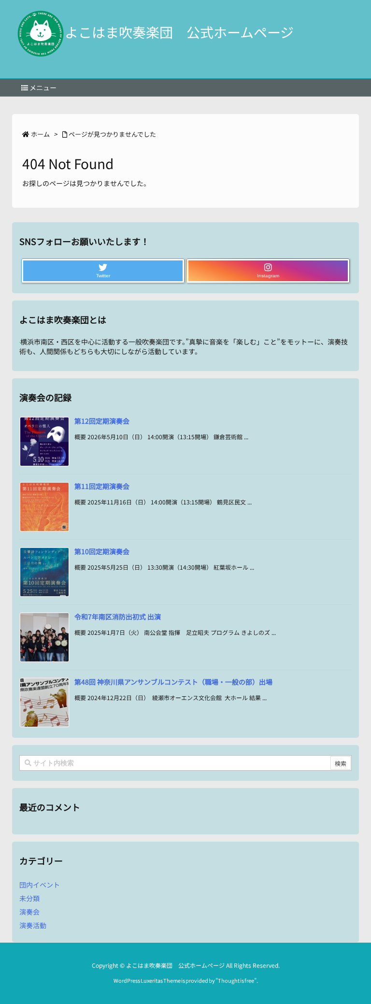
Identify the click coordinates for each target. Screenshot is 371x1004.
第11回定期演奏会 (101, 486)
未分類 (29, 898)
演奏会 (29, 912)
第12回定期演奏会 (101, 421)
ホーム (40, 134)
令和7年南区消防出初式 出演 (117, 616)
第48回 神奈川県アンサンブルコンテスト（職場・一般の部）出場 (173, 682)
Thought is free (236, 980)
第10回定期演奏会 (101, 551)
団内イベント (39, 884)
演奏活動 (32, 925)
